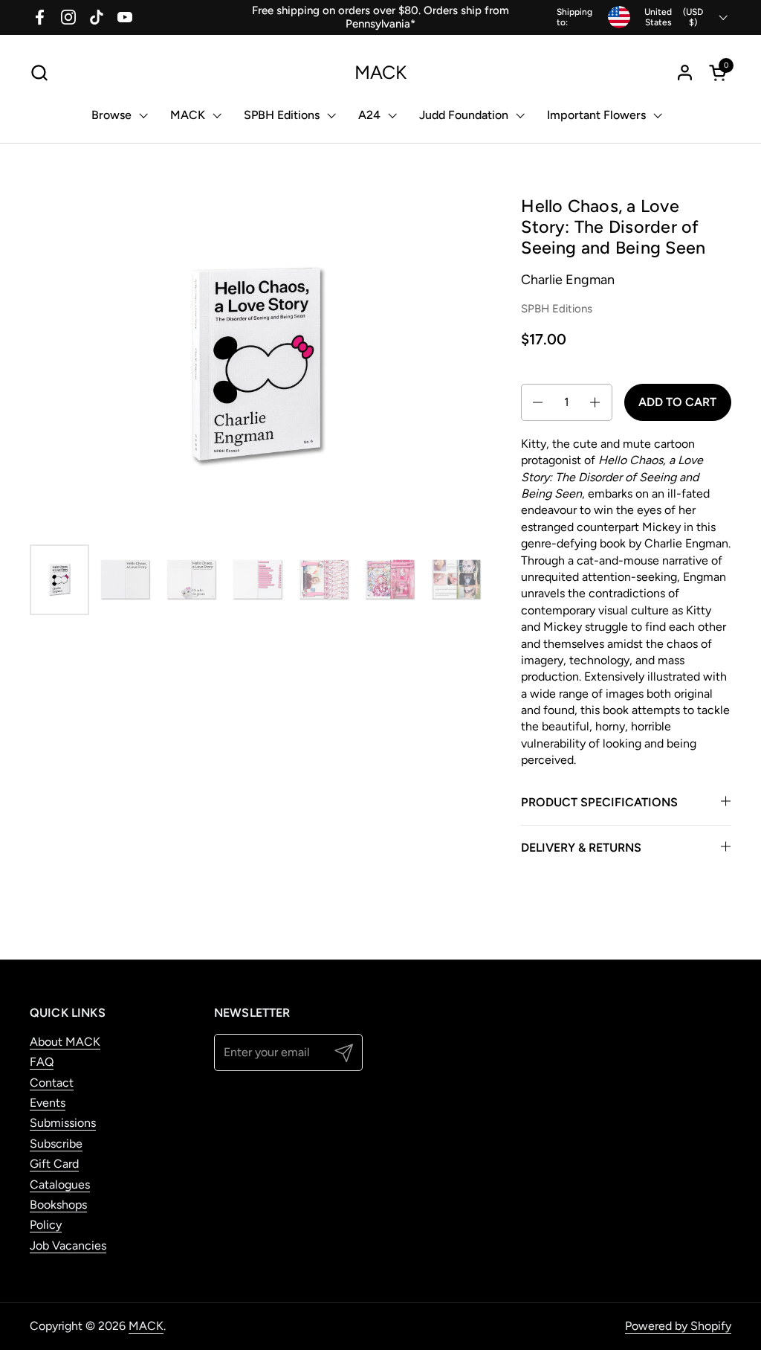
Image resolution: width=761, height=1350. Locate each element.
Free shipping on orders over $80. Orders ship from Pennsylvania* (380, 17)
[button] (39, 72)
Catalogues (60, 1184)
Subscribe (56, 1144)
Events (47, 1103)
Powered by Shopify (678, 1326)
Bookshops (58, 1205)
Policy (46, 1225)
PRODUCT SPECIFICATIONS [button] (599, 802)
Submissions (63, 1123)
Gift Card (54, 1164)
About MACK (65, 1042)
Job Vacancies (68, 1245)
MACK (380, 72)
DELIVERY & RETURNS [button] (581, 847)
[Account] (685, 72)
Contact (52, 1083)
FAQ (42, 1062)
